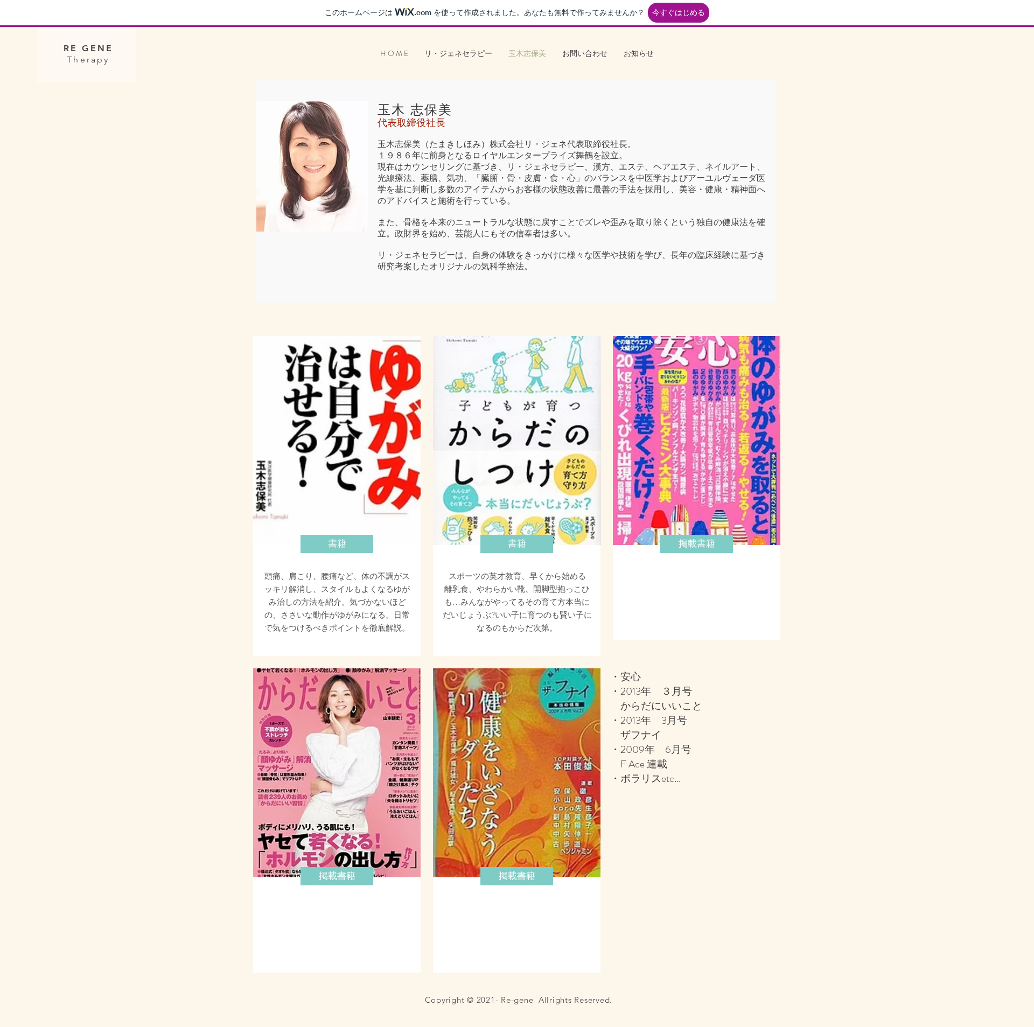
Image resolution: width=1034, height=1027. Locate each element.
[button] (337, 544)
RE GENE (88, 48)
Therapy (88, 59)
